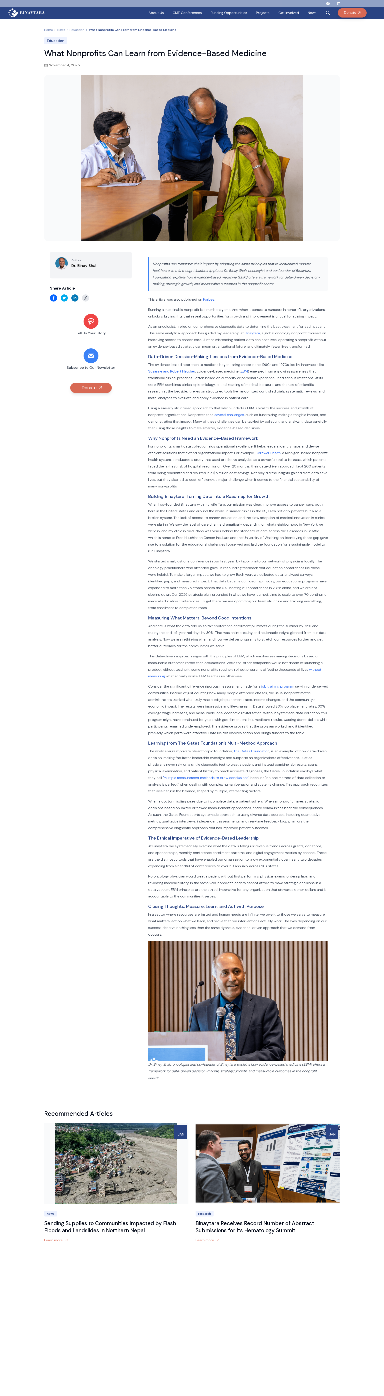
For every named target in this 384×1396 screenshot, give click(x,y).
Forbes (208, 299)
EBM (244, 371)
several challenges (229, 414)
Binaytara (252, 333)
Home (48, 30)
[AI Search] (328, 12)
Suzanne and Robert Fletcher (171, 371)
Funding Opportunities (229, 12)
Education (77, 30)
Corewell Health (268, 453)
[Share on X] (64, 298)
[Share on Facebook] (53, 298)
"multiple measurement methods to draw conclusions (205, 777)
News (312, 12)
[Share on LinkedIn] (74, 298)
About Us (156, 12)
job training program (277, 686)
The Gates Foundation (252, 751)
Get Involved (288, 12)
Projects (263, 12)
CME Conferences (187, 12)
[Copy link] (85, 298)
